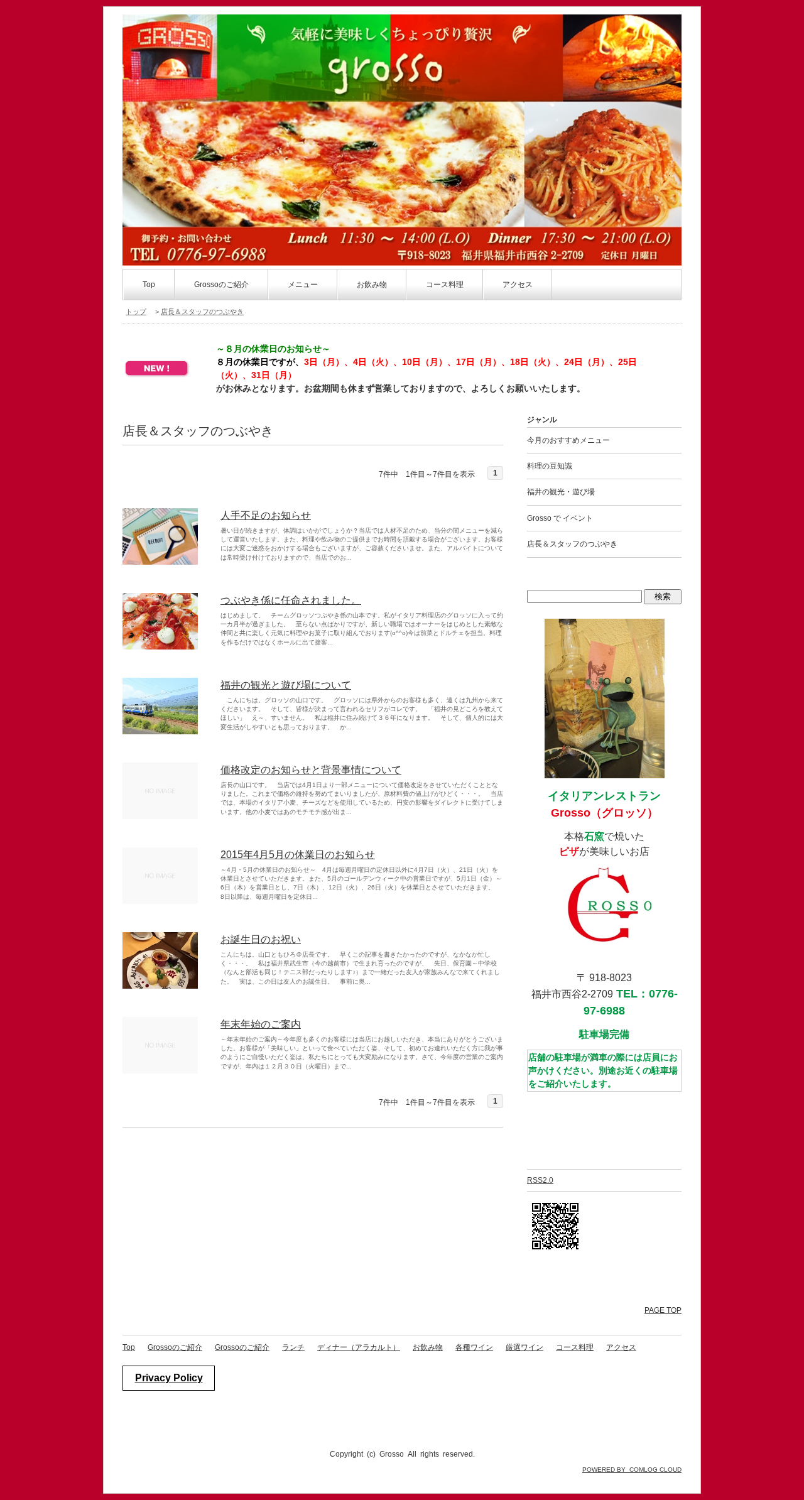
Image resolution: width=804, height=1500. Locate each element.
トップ (136, 311)
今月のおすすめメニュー (568, 440)
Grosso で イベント (560, 518)
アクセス (518, 284)
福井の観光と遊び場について (285, 685)
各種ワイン (474, 1347)
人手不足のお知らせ (265, 515)
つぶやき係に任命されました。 (290, 600)
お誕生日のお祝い (260, 939)
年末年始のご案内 (260, 1024)
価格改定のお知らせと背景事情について (310, 769)
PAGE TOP (663, 1310)
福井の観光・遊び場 (561, 491)
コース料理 (575, 1347)
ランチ (293, 1347)
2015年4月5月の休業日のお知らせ (297, 854)
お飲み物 (428, 1347)
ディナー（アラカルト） (358, 1347)
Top (149, 284)
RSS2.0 (540, 1180)
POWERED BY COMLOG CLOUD (632, 1469)
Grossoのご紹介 (221, 284)
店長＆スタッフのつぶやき (202, 311)
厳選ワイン (524, 1347)
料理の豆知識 (549, 466)
